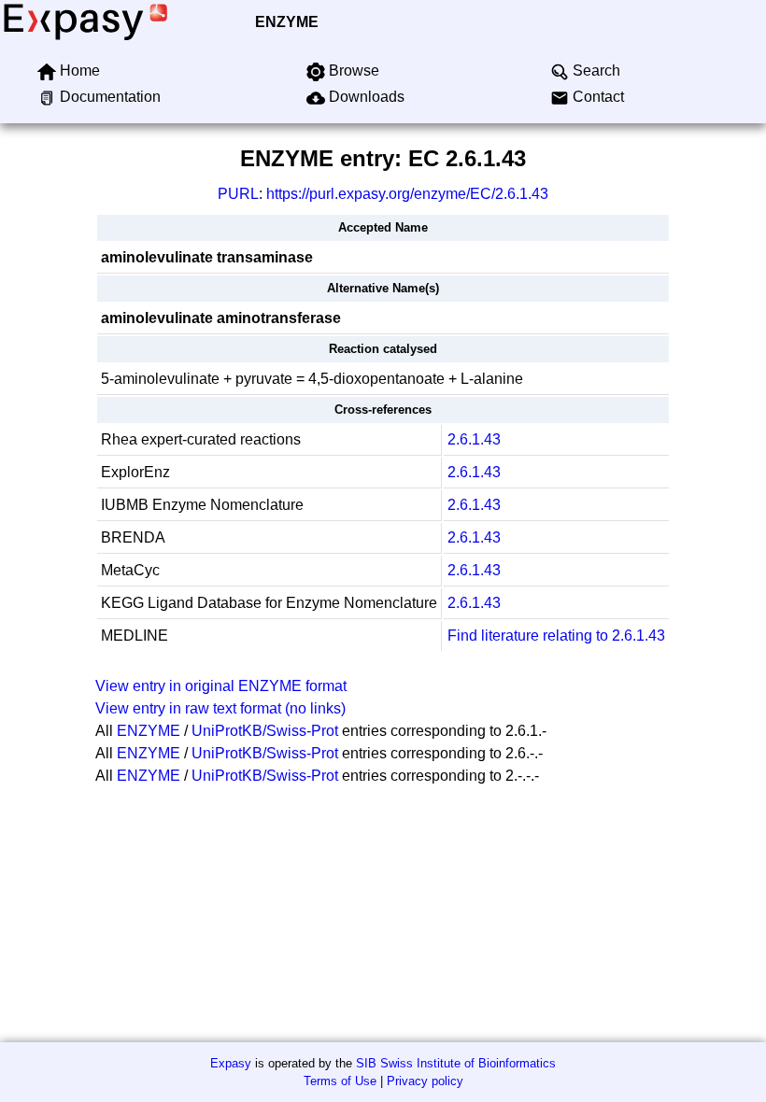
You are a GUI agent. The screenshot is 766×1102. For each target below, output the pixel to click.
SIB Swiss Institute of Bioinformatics (456, 1063)
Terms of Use (340, 1081)
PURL (238, 194)
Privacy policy (425, 1081)
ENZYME (287, 22)
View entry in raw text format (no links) (220, 708)
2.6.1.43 (474, 439)
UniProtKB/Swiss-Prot (265, 731)
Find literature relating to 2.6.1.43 (556, 635)
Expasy (230, 1063)
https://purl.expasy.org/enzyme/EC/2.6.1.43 (407, 194)
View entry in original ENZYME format (221, 686)
